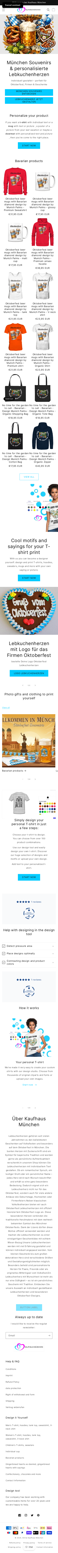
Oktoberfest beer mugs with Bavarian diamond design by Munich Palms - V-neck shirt (42, 309)
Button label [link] (29, 1307)
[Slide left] (23, 779)
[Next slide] (35, 685)
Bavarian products (12, 770)
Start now (29, 145)
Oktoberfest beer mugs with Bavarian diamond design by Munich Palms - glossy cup (43, 204)
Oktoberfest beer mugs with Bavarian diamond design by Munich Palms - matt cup (15, 255)
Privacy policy (29, 1543)
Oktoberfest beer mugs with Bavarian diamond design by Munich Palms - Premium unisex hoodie (42, 256)
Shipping (10, 1401)
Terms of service (44, 1543)
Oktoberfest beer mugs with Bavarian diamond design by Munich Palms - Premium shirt (15, 360)
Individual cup (13, 1451)
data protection (13, 1388)
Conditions (11, 1369)
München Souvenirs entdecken (29, 92)
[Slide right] (35, 779)
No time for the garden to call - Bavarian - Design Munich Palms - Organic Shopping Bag (15, 409)
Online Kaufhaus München (32, 1538)
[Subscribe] (49, 1335)
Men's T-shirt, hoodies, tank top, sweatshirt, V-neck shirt (29, 1427)
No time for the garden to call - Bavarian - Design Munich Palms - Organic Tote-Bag (42, 409)
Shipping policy (14, 1547)
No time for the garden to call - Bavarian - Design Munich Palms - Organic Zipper (42, 457)
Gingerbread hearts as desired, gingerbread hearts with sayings (28, 1466)
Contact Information (15, 1480)
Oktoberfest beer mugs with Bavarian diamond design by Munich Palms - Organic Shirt (42, 360)
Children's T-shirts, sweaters (20, 1445)
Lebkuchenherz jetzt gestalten (29, 100)
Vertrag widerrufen (15, 1407)
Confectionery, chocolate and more (23, 1474)
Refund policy (15, 1543)
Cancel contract (12, 5)
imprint (9, 1375)
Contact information (44, 1547)
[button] (3, 10)
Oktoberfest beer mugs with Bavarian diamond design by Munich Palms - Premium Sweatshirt (15, 204)
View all (29, 477)
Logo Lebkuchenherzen (29, 673)
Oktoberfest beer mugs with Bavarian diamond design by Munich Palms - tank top (15, 309)
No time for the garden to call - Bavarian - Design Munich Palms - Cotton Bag (15, 457)
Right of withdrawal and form (20, 1394)
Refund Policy (12, 1382)
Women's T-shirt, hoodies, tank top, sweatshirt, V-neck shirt (23, 1437)
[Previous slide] (23, 685)
